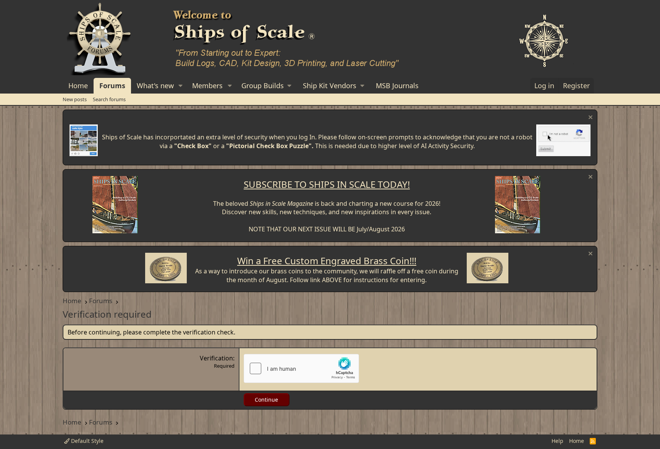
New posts (75, 99)
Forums (112, 85)
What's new (155, 85)
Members (207, 85)
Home (78, 85)
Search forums (109, 99)
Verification (216, 358)
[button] (181, 86)
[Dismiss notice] (589, 118)
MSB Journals (397, 85)
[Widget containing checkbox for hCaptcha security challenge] (301, 368)
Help (557, 440)
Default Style (87, 440)
